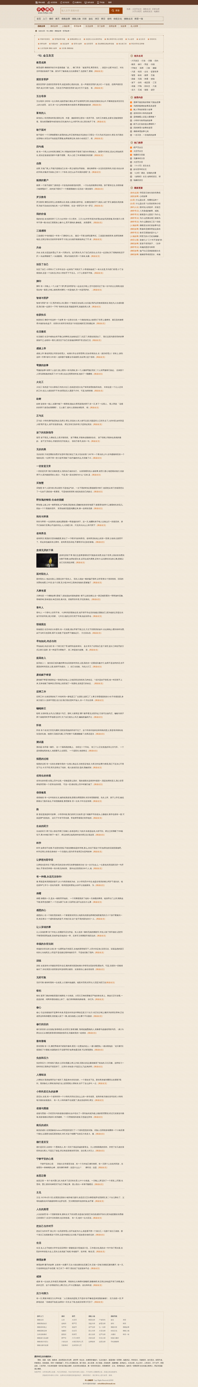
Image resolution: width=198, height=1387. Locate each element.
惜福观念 (41, 624)
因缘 (133, 79)
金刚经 (63, 1323)
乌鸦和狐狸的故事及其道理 (144, 106)
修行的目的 (42, 1024)
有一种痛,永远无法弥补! (49, 876)
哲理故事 (77, 26)
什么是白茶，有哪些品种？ (147, 200)
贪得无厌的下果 (44, 550)
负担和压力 (42, 1058)
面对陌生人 (42, 574)
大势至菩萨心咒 (77, 1342)
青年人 (40, 607)
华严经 (63, 1327)
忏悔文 (134, 68)
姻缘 (155, 68)
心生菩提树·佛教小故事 (48, 48)
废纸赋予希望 (43, 674)
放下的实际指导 (44, 432)
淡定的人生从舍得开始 (94, 39)
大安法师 (102, 1331)
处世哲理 (89, 44)
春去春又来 (123, 44)
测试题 (40, 742)
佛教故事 (65, 19)
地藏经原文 (138, 180)
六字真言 (135, 61)
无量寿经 (64, 1345)
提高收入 (41, 658)
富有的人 (41, 113)
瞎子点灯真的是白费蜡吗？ (144, 124)
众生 (146, 72)
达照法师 (102, 1342)
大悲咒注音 (138, 162)
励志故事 (65, 44)
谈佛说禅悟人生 (75, 39)
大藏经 (113, 1334)
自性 (140, 83)
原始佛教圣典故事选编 (106, 44)
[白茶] (132, 200)
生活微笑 (41, 331)
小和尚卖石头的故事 (47, 1091)
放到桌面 (90, 2)
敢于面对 (41, 129)
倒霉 (38, 893)
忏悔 (140, 86)
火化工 (40, 382)
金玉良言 (142, 39)
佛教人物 (76, 19)
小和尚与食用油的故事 (142, 120)
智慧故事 (54, 44)
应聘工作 (41, 691)
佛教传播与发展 (42, 1345)
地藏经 (156, 11)
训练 (38, 960)
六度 (133, 72)
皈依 (140, 75)
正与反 (40, 415)
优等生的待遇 (43, 775)
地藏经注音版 (139, 155)
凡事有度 (41, 590)
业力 (133, 90)
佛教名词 (147, 9)
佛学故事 (43, 44)
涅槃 (150, 61)
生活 (38, 1243)
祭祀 (38, 990)
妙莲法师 (102, 1323)
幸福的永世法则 (44, 944)
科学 (38, 843)
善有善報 (41, 1041)
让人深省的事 (43, 927)
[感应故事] (134, 196)
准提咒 (74, 1327)
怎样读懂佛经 (42, 1334)
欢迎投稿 (54, 2)
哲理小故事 (78, 44)
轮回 (140, 72)
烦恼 (153, 79)
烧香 (146, 75)
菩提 (146, 64)
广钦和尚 (102, 1320)
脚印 (38, 281)
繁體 (110, 2)
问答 (84, 19)
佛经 (51, 19)
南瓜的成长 (42, 1125)
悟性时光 (153, 39)
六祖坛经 (64, 1342)
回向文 (147, 86)
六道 (155, 86)
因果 (142, 68)
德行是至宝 (42, 1142)
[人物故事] (134, 225)
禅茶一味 (138, 19)
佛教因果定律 (42, 1331)
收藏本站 (78, 2)
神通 (146, 79)
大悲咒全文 (137, 9)
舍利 (109, 19)
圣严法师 (91, 1327)
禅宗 (103, 19)
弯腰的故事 (42, 365)
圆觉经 (63, 1334)
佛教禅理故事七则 (141, 131)
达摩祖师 (91, 1342)
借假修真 (41, 792)
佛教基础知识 (42, 1323)
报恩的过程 (42, 759)
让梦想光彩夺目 (44, 859)
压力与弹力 (42, 1293)
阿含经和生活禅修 (137, 44)
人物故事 (66, 26)
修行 (140, 64)
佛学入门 (40, 1316)
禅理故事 (41, 1259)
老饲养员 (41, 533)
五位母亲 (41, 96)
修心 (38, 1007)
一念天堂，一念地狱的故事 (144, 135)
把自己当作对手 (44, 1226)
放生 (91, 19)
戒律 (38, 1276)
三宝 (155, 83)
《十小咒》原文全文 (141, 166)
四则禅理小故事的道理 (142, 128)
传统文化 (117, 19)
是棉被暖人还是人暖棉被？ (144, 117)
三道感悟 (41, 230)
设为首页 (66, 2)
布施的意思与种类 (147, 247)
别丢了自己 (42, 264)
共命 (38, 247)
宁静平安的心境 (44, 1158)
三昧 (148, 68)
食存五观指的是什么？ (149, 233)
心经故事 (143, 196)
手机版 (102, 2)
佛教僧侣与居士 (42, 1342)
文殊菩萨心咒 (77, 1345)
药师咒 (74, 1334)
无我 (140, 79)
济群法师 (155, 9)
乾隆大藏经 (115, 1338)
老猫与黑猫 (42, 1108)
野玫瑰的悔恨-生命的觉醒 (50, 499)
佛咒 (57, 19)
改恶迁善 (41, 1175)
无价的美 (41, 449)
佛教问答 (114, 1327)
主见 (38, 1192)
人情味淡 (41, 1074)
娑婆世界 (154, 72)
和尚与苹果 (42, 516)
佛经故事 (54, 26)
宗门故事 (101, 26)
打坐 (143, 61)
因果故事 (113, 26)
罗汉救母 (41, 197)
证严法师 (102, 1334)
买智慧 (40, 483)
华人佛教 (49, 31)
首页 (39, 19)
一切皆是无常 (43, 466)
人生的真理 (42, 1209)
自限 (38, 163)
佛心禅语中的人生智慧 (115, 39)
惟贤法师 (91, 1320)
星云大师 (91, 1331)
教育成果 (41, 62)
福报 (146, 90)
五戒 (140, 90)
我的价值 (41, 214)
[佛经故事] (134, 229)
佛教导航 (114, 1316)
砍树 (38, 399)
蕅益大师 (91, 1323)
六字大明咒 (137, 11)
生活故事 (89, 26)
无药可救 (41, 977)
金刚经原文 (147, 11)
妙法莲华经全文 (140, 169)
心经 (63, 1320)
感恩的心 (41, 910)
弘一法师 (102, 1327)
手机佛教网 (115, 1342)
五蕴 (153, 75)
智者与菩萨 (42, 298)
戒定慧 (147, 83)
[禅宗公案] (134, 240)
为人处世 (131, 39)
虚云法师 (91, 1334)
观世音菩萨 (42, 79)
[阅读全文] (98, 71)
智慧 (133, 75)
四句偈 (40, 146)
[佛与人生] (134, 207)
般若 (133, 64)
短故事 (123, 26)
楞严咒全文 (138, 148)
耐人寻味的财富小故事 (142, 110)
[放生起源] (134, 193)
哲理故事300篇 (60, 39)
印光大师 (102, 1338)
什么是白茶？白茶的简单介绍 (148, 204)
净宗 (97, 19)
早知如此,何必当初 (46, 641)
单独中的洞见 (45, 39)
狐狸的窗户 (42, 180)
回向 (156, 61)
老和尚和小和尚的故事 (142, 113)
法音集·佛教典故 (67, 48)
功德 (153, 64)
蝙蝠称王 (41, 708)
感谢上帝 (41, 348)
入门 (45, 19)
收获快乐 (41, 314)
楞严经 (63, 1338)
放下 (133, 83)
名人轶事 (134, 26)
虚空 (153, 90)
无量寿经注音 (139, 158)
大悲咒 (74, 1320)
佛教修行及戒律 (42, 1338)
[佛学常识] (134, 211)
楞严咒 (74, 1323)
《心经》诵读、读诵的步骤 (144, 173)
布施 (133, 86)
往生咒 (74, 1331)
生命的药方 (42, 826)
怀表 (38, 725)
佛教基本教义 (42, 1327)
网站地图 (41, 2)
